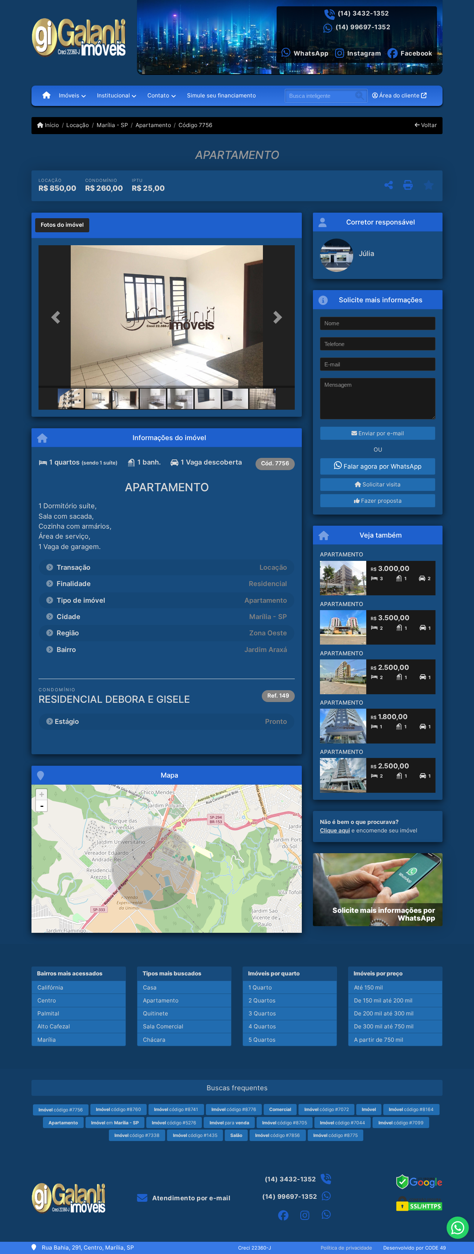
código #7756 (61, 1109)
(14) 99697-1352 (363, 27)
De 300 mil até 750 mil (384, 1026)
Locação (77, 125)
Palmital (48, 1013)
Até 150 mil (368, 987)
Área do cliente (399, 95)
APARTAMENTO (341, 554)
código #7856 (277, 1135)
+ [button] (41, 794)
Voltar (428, 125)
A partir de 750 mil (378, 1039)
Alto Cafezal (53, 1026)
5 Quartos (262, 1039)
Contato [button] (158, 95)
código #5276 (174, 1122)
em (115, 1122)
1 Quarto (260, 987)
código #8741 (176, 1109)
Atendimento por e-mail (190, 1198)
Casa (150, 987)
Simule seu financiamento (221, 95)
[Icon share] (283, 1215)
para (229, 1122)
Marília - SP (112, 125)
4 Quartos (262, 1026)
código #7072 (326, 1109)
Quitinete (155, 1013)
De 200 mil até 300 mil (384, 1013)
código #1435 (195, 1135)
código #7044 (342, 1122)
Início (51, 125)
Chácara (154, 1039)
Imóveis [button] (69, 95)
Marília (46, 1039)
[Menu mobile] (46, 95)
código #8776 (233, 1109)
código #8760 (118, 1109)
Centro (46, 1000)
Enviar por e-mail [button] (380, 433)
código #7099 (401, 1122)
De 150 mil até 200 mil (383, 1000)
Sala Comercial (163, 1026)
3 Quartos (262, 1013)
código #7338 (137, 1135)
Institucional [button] (113, 95)
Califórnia (50, 987)
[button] (58, 317)
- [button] (41, 806)
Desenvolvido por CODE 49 (414, 1248)
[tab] (62, 225)
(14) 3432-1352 (363, 13)
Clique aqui (335, 830)
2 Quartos (262, 1000)
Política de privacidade (346, 1248)
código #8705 (284, 1122)
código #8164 (411, 1109)
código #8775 (335, 1135)
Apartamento (153, 125)
